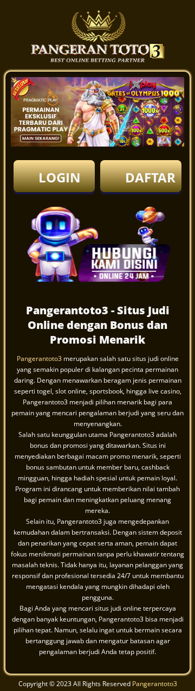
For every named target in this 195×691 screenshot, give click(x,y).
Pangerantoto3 (39, 358)
